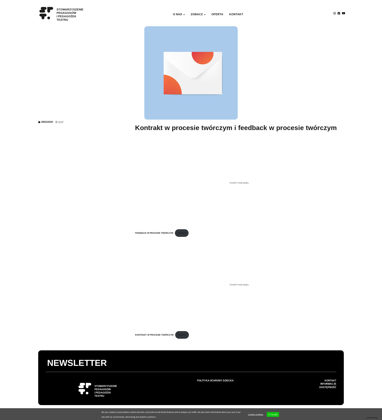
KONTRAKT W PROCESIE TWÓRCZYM (154, 335)
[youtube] (343, 13)
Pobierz (182, 233)
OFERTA (217, 14)
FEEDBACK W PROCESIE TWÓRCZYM (154, 233)
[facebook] (339, 13)
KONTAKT (236, 14)
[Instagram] (334, 13)
